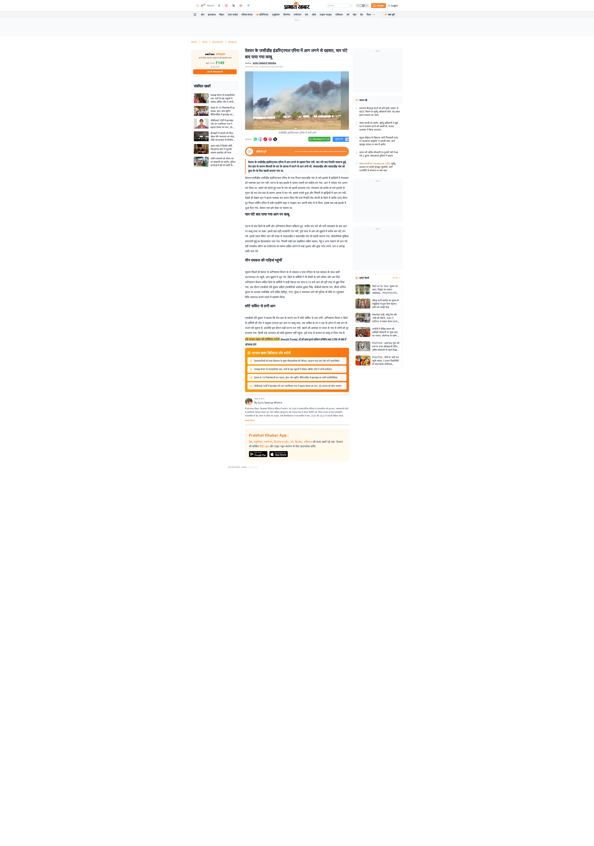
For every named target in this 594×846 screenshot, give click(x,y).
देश (361, 14)
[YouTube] (241, 5)
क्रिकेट (298, 442)
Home (194, 41)
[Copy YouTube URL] (265, 139)
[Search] (350, 5)
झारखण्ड (212, 14)
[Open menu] (194, 14)
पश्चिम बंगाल (247, 14)
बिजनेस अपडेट (281, 442)
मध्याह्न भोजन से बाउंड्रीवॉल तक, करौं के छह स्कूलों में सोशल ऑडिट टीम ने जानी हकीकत (293, 369)
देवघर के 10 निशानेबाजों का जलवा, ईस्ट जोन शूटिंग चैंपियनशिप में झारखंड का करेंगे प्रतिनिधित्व (295, 377)
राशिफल (339, 14)
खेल (354, 14)
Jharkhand (217, 41)
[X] (233, 5)
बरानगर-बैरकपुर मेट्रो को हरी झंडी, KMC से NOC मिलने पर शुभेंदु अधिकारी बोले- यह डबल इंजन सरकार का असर (379, 111)
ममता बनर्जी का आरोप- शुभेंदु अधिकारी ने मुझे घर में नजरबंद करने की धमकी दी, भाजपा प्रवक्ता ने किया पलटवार (378, 126)
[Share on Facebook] (260, 139)
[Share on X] (275, 139)
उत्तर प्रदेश (233, 14)
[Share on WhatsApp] (255, 139)
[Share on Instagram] (270, 139)
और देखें (395, 278)
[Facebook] (219, 5)
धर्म (347, 14)
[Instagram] (226, 5)
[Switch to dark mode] (362, 5)
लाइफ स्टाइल (326, 14)
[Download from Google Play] (258, 454)
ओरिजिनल (263, 14)
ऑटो (314, 14)
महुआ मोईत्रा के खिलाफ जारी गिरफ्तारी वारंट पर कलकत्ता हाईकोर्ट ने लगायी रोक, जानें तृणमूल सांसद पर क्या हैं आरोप (378, 141)
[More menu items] (373, 14)
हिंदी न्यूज (264, 446)
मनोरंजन (297, 14)
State (204, 41)
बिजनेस (286, 14)
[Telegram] (248, 5)
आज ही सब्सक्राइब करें (215, 71)
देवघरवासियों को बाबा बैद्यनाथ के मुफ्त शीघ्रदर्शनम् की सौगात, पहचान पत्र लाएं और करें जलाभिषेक (296, 361)
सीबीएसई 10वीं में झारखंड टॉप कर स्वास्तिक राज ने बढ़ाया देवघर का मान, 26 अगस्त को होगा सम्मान (297, 386)
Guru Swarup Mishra (270, 402)
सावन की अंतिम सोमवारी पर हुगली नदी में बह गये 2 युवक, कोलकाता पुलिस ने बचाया (378, 154)
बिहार (221, 14)
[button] (297, 100)
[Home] (297, 5)
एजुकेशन (276, 14)
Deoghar (232, 41)
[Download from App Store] (278, 454)
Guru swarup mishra (264, 63)
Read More (250, 420)
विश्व (369, 14)
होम (202, 14)
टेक (306, 14)
